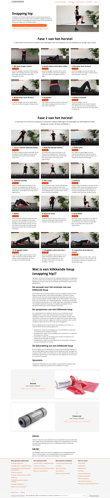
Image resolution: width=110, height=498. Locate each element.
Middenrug (14, 477)
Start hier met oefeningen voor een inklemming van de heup (29, 25)
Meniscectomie (60, 471)
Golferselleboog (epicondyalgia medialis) (19, 480)
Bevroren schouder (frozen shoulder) (21, 475)
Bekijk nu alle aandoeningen (18, 486)
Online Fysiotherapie (60, 2)
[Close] (83, 495)
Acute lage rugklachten (17, 463)
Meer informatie (64, 495)
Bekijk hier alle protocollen (40, 471)
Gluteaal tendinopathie (84, 476)
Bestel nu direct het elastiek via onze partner (33, 388)
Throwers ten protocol (39, 466)
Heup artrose (81, 463)
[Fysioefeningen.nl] (17, 2)
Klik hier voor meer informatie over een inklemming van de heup (30, 28)
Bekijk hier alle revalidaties (63, 473)
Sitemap (22, 492)
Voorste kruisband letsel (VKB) (64, 463)
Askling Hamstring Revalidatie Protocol (43, 468)
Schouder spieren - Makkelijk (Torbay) (21, 466)
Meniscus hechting (61, 468)
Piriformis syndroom (16, 472)
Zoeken (96, 2)
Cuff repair (58, 466)
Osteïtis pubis (81, 466)
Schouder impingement (17, 484)
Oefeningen (71, 2)
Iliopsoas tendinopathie (84, 473)
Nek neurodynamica (83, 478)
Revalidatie (89, 2)
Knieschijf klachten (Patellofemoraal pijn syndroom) (20, 469)
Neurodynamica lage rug (84, 481)
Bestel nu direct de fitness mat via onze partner (77, 421)
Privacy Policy (14, 492)
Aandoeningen (80, 2)
